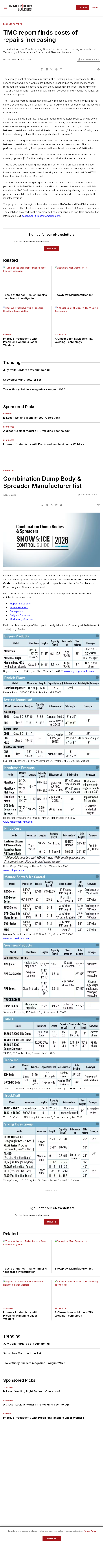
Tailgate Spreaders (21, 615)
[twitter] (51, 69)
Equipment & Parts (12, 24)
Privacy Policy (90, 1531)
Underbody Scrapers (22, 619)
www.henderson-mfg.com (18, 821)
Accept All (51, 1538)
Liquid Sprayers (19, 607)
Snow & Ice (8, 470)
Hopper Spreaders (20, 603)
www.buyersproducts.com (79, 671)
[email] (61, 69)
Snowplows (16, 611)
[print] (98, 69)
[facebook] (42, 69)
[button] (5, 8)
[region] (51, 1535)
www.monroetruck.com (16, 938)
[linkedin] (46, 69)
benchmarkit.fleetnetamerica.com (41, 216)
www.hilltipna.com (13, 870)
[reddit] (56, 69)
